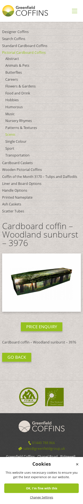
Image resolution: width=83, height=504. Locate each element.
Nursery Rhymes (18, 120)
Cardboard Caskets (17, 163)
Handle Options (14, 190)
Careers (11, 79)
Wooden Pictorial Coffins (22, 169)
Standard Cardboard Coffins (24, 45)
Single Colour (16, 141)
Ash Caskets (11, 204)
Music (10, 114)
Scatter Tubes (13, 211)
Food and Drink (17, 93)
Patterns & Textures (21, 127)
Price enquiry (41, 327)
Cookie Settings (71, 500)
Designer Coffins (15, 31)
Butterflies (13, 72)
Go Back (16, 357)
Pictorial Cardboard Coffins (24, 52)
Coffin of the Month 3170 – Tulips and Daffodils (39, 176)
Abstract (12, 58)
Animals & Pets (17, 65)
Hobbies (12, 100)
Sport (9, 148)
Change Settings (41, 497)
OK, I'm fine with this (41, 488)
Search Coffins (13, 38)
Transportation (17, 155)
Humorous (14, 107)
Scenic (10, 134)
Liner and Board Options (22, 183)
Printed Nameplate (17, 197)
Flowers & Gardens (20, 86)
